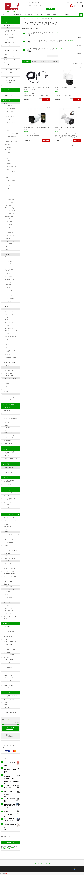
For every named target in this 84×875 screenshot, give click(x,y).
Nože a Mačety (8, 561)
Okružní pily (8, 188)
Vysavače (6, 67)
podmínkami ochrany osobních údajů (7, 848)
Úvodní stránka (3, 14)
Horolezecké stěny (10, 576)
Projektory (7, 440)
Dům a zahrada (52, 14)
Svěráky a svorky (9, 175)
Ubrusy (7, 347)
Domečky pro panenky (10, 642)
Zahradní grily (8, 373)
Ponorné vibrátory (10, 180)
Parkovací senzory (9, 85)
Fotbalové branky (9, 670)
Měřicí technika (9, 241)
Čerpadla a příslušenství (11, 257)
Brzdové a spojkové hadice (10, 30)
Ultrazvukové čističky (11, 710)
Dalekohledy (8, 526)
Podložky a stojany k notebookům (10, 419)
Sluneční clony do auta (11, 75)
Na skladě (7, 719)
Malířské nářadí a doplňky (9, 452)
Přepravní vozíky (9, 235)
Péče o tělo (6, 692)
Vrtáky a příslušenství (10, 108)
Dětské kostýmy (8, 652)
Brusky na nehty (9, 699)
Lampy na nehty (8, 707)
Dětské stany (8, 644)
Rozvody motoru (9, 34)
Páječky (8, 119)
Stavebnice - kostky (10, 629)
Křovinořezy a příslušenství (8, 260)
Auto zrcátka (8, 65)
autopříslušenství (9, 43)
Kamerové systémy (9, 467)
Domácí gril (8, 386)
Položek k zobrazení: (10, 728)
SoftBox (6, 507)
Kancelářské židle (9, 339)
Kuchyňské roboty (9, 368)
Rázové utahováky (9, 57)
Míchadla (7, 144)
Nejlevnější (26, 61)
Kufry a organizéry (10, 558)
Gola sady (9, 163)
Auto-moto (29, 14)
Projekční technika (10, 433)
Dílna (5, 103)
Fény (5, 555)
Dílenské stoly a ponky (11, 230)
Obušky (6, 619)
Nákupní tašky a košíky (11, 336)
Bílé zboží (40, 14)
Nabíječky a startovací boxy (11, 51)
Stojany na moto (9, 77)
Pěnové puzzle (8, 660)
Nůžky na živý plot (10, 264)
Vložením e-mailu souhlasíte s (9, 847)
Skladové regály (9, 202)
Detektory (7, 553)
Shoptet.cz (36, 863)
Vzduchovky (8, 591)
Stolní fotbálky (9, 654)
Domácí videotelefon (10, 470)
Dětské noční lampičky (11, 649)
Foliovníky (7, 287)
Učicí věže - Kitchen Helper (10, 350)
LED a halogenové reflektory (9, 481)
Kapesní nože (8, 563)
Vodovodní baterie (10, 363)
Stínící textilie (8, 290)
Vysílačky (7, 425)
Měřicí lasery (8, 205)
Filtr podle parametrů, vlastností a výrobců (10, 736)
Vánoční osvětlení (10, 399)
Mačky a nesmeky (9, 586)
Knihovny (7, 354)
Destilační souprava (8, 404)
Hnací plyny (8, 600)
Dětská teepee (8, 665)
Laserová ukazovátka (10, 435)
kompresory (8, 105)
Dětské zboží (6, 623)
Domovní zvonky (9, 365)
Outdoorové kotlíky (10, 574)
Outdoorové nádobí (10, 550)
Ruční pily (7, 293)
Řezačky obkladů (10, 172)
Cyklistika (7, 603)
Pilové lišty (9, 194)
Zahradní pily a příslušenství (9, 270)
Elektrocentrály (9, 216)
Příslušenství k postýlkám (12, 331)
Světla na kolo (9, 608)
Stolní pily (7, 191)
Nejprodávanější (45, 61)
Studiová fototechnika (6, 489)
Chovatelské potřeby (14, 14)
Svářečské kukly (10, 122)
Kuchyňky (7, 683)
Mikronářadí (9, 125)
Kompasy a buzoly (9, 548)
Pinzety (6, 702)
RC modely (7, 639)
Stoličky (7, 344)
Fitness (6, 532)
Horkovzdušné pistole (12, 133)
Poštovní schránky (10, 376)
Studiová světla (9, 493)
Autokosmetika (8, 45)
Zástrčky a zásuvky (10, 37)
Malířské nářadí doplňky (7, 448)
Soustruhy (8, 227)
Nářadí (6, 54)
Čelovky (6, 584)
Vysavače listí (8, 267)
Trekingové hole (9, 581)
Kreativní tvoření (9, 631)
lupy (5, 430)
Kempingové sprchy (10, 571)
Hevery (6, 48)
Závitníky (8, 158)
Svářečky (8, 114)
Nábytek (6, 309)
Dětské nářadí (8, 667)
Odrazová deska (9, 502)
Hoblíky (7, 177)
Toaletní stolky (9, 314)
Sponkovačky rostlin (10, 298)
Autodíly (6, 28)
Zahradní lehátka (9, 328)
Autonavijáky (8, 72)
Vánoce (6, 394)
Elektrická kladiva (11, 128)
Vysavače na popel (9, 391)
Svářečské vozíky (10, 116)
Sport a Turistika (7, 514)
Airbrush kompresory (10, 458)
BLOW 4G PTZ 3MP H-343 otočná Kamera (46, 32)
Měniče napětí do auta (11, 70)
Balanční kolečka (9, 611)
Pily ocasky (8, 147)
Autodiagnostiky (9, 25)
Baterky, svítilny (9, 517)
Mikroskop (7, 416)
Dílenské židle (9, 224)
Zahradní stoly (9, 322)
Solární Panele (8, 301)
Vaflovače (7, 383)
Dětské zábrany (8, 636)
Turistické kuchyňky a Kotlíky (10, 520)
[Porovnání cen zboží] (3, 873)
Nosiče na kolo (8, 613)
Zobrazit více (51, 56)
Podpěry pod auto (9, 80)
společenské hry (9, 680)
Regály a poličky (9, 662)
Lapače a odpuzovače (11, 296)
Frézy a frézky (8, 186)
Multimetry (8, 249)
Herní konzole (8, 685)
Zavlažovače (8, 284)
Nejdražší (35, 61)
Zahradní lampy (9, 276)
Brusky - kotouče (9, 139)
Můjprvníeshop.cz (45, 863)
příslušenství (8, 495)
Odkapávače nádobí (10, 357)
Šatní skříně (8, 325)
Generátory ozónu (10, 95)
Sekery (6, 306)
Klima (5, 93)
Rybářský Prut (8, 529)
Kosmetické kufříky (10, 712)
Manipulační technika (10, 210)
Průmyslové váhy (9, 208)
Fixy (5, 634)
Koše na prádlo (9, 311)
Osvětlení (5, 477)
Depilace (6, 705)
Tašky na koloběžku (10, 616)
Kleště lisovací (10, 161)
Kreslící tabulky (9, 688)
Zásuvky (6, 422)
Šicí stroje (7, 427)
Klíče (5, 62)
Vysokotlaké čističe (10, 279)
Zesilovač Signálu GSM (11, 304)
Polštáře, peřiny (9, 320)
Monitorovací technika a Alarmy (8, 464)
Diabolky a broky (9, 597)
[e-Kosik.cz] (15, 7)
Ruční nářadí (8, 150)
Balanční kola (8, 675)
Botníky (7, 333)
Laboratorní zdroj (9, 246)
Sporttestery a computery (12, 534)
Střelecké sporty (9, 589)
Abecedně (55, 61)
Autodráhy (7, 657)
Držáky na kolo (9, 605)
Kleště (8, 152)
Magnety (7, 238)
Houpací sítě (8, 317)
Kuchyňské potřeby (10, 378)
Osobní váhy (8, 545)
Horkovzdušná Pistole (11, 141)
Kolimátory (8, 594)
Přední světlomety (9, 59)
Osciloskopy (8, 243)
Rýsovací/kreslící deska (11, 647)
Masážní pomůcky (10, 537)
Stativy (6, 510)
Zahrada (6, 254)
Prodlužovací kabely (10, 183)
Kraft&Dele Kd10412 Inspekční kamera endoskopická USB (52, 40)
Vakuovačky (8, 381)
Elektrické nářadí (9, 111)
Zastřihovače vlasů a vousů (10, 696)
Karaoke (6, 672)
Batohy (6, 524)
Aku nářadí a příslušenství (12, 136)
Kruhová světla (8, 505)
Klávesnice (7, 411)
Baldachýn (7, 626)
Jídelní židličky (8, 678)
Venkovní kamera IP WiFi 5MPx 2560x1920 (46, 48)
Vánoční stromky (9, 397)
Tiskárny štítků (8, 438)
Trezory (7, 360)
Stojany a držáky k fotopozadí (9, 498)
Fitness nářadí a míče (11, 540)
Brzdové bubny (9, 40)
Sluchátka (7, 413)
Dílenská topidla (9, 219)
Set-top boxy (8, 443)
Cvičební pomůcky (10, 542)
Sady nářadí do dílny (10, 199)
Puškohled (7, 579)
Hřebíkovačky (8, 197)
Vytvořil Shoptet (79, 869)
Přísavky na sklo (10, 213)
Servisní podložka (11, 166)
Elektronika (65, 14)
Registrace (80, 2)
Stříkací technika (9, 456)
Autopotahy (7, 83)
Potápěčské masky (9, 568)
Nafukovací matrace (10, 342)
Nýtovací (8, 169)
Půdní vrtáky (8, 273)
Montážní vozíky (10, 232)
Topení (6, 252)
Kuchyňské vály (9, 370)
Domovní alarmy (9, 472)
